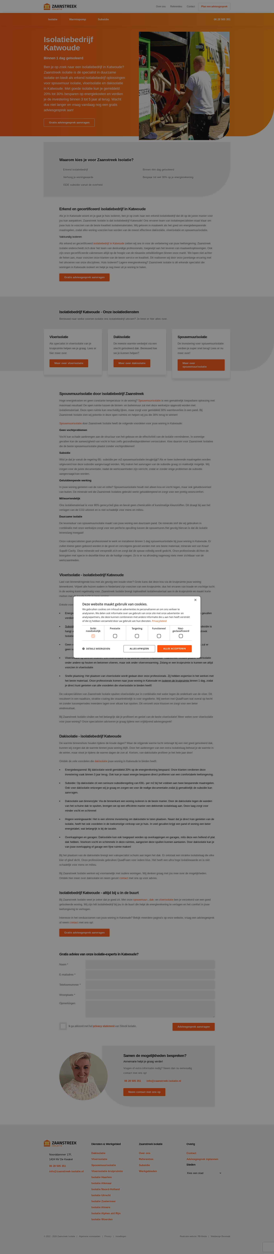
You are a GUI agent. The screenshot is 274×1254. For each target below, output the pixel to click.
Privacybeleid (159, 620)
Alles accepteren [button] (174, 648)
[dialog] (137, 627)
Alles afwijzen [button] (139, 648)
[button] (96, 648)
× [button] (195, 600)
